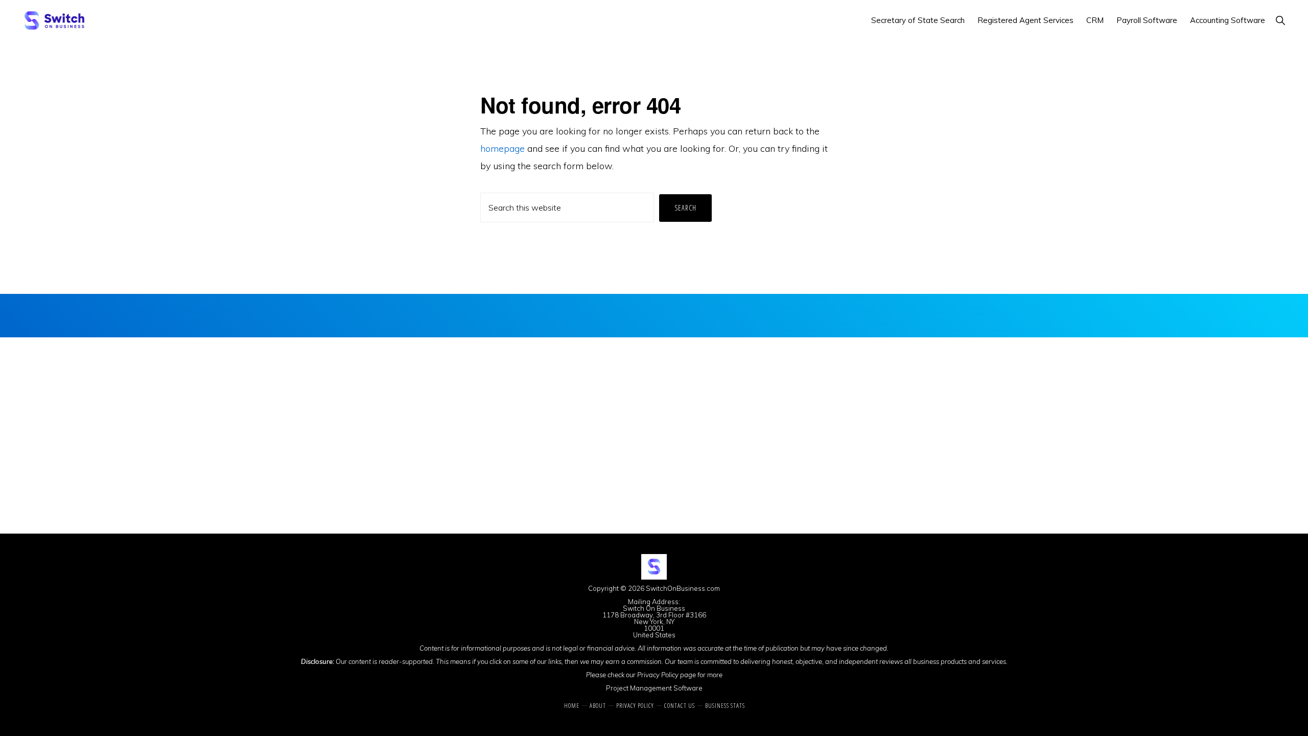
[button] (1280, 20)
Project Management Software (654, 688)
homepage (502, 148)
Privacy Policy (658, 675)
